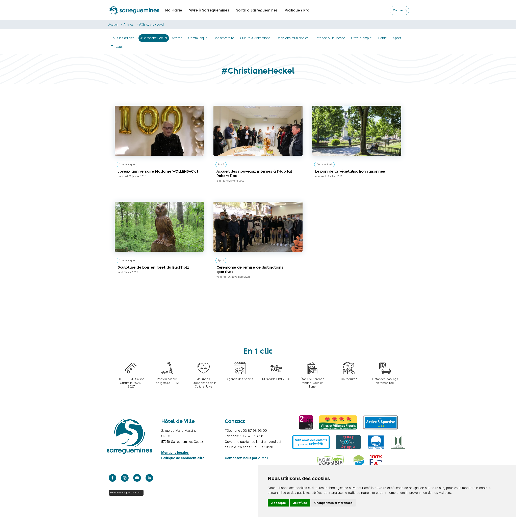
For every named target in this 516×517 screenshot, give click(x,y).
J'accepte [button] (278, 502)
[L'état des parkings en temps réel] (385, 360)
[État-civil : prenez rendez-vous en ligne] (312, 360)
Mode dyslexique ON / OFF (126, 492)
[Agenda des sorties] (240, 360)
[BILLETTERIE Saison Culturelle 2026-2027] (131, 360)
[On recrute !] (349, 360)
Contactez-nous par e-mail (246, 458)
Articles (129, 24)
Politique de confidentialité (182, 458)
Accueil (113, 24)
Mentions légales (175, 452)
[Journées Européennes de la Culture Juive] (203, 360)
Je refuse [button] (300, 502)
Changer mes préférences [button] (333, 502)
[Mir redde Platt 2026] (276, 360)
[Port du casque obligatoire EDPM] (167, 360)
